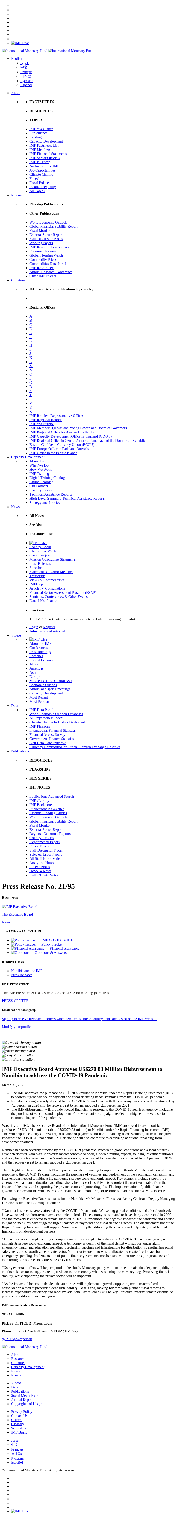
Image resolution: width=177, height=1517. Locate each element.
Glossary (17, 1424)
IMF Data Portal (41, 710)
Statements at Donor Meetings (51, 572)
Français (26, 72)
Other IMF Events (43, 276)
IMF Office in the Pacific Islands (53, 453)
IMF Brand (19, 1432)
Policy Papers (39, 846)
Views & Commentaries (47, 580)
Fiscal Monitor (40, 230)
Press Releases (40, 563)
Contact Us (19, 1416)
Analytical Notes (42, 863)
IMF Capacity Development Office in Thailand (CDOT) (71, 436)
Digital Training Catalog (47, 478)
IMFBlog (36, 584)
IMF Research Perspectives (49, 247)
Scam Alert (19, 1428)
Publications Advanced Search (52, 796)
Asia (33, 672)
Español (26, 85)
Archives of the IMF (44, 166)
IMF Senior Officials (45, 158)
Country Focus (40, 547)
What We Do (39, 465)
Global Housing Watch (46, 255)
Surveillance (38, 133)
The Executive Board (17, 914)
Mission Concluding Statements (53, 559)
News (15, 507)
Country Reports (42, 838)
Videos (16, 635)
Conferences (39, 648)
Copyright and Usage (26, 1404)
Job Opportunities (42, 170)
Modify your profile (16, 1027)
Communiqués (40, 555)
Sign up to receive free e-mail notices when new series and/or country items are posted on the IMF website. (79, 1019)
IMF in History (40, 162)
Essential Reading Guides (48, 813)
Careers (16, 1420)
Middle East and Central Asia (51, 681)
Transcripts (37, 576)
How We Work (41, 469)
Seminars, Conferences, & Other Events (59, 597)
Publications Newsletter (47, 809)
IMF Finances (40, 726)
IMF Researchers (42, 268)
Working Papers (41, 243)
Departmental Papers (45, 842)
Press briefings (40, 652)
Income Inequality (43, 187)
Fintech (35, 179)
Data (14, 706)
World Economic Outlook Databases (56, 714)
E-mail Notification (43, 601)
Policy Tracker (52, 944)
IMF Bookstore (41, 805)
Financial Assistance (64, 948)
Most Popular (39, 701)
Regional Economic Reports (50, 834)
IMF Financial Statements (48, 154)
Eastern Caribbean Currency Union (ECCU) (62, 445)
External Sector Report (46, 235)
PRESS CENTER (15, 1001)
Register (49, 627)
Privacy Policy (21, 1412)
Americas (36, 668)
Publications (20, 751)
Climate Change (41, 174)
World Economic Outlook (48, 222)
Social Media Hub (24, 1395)
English (16, 58)
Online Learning (41, 482)
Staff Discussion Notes (46, 239)
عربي (24, 63)
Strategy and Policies (45, 503)
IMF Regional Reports (46, 420)
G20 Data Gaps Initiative (48, 743)
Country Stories (41, 490)
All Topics (37, 191)
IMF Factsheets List (44, 145)
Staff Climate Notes (44, 875)
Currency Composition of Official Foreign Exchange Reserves (75, 747)
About (15, 93)
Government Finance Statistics (52, 739)
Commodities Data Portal (48, 264)
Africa (34, 664)
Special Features (41, 660)
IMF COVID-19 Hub (57, 940)
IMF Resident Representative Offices (56, 416)
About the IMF (40, 643)
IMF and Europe (42, 424)
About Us (37, 461)
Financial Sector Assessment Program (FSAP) (63, 592)
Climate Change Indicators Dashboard (57, 722)
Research (17, 195)
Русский (26, 81)
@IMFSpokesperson (17, 1339)
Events (16, 1375)
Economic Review (43, 251)
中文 (24, 67)
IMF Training (39, 474)
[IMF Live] (20, 43)
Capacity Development (46, 141)
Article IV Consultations (47, 588)
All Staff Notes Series (45, 858)
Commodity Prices (43, 259)
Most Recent (39, 697)
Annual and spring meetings (50, 689)
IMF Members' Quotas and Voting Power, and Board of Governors (78, 428)
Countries (18, 280)
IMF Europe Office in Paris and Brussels (59, 449)
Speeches (36, 568)
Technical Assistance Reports (51, 494)
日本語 (25, 76)
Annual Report (22, 1400)
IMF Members (40, 150)
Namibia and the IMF (26, 971)
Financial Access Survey (47, 735)
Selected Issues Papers (46, 854)
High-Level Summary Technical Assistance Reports (67, 498)
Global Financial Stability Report (53, 226)
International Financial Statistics (53, 730)
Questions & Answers (50, 953)
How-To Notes (40, 871)
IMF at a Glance (41, 129)
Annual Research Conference (51, 272)
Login (34, 627)
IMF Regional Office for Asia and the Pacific (62, 432)
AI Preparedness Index (46, 718)
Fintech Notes (40, 867)
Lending (36, 137)
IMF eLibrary (39, 801)
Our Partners (39, 486)
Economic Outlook (43, 685)
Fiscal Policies (40, 183)
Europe (35, 677)
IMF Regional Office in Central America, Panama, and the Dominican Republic (87, 440)
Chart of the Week (43, 551)
